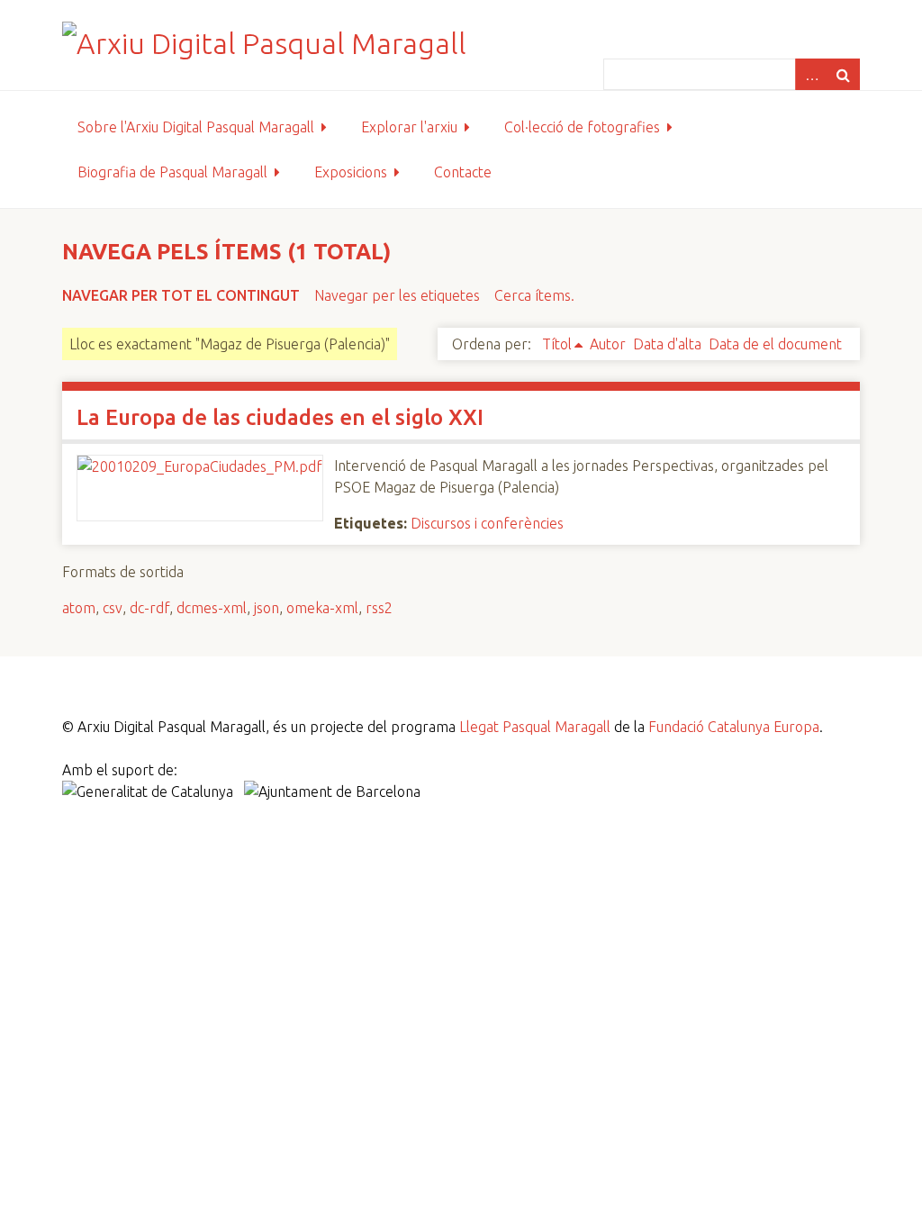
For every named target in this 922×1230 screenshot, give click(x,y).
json (266, 608)
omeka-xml (322, 608)
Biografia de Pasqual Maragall (172, 172)
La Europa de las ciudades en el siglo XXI (280, 417)
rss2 (379, 608)
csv (112, 608)
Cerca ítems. (534, 295)
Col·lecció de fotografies (582, 127)
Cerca (843, 74)
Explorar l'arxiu (409, 127)
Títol (557, 344)
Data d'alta (667, 344)
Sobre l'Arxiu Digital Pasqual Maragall (195, 127)
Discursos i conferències (487, 523)
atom (78, 608)
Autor (608, 344)
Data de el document (775, 344)
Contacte (463, 172)
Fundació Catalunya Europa (733, 727)
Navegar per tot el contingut (181, 295)
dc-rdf (149, 608)
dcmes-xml (211, 608)
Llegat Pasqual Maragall (534, 727)
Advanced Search (811, 74)
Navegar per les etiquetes (397, 295)
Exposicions (350, 172)
